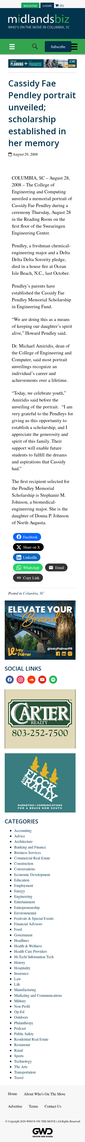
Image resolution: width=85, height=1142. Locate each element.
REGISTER (30, 6)
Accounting (23, 830)
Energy (19, 890)
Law (17, 978)
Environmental (25, 912)
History (19, 962)
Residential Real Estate (31, 1039)
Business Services (27, 852)
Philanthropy (23, 1022)
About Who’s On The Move (44, 1093)
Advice (19, 835)
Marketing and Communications (38, 995)
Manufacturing (25, 989)
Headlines (21, 940)
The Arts (20, 1066)
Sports (19, 1055)
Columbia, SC (33, 593)
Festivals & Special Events (34, 918)
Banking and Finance (30, 846)
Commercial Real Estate (32, 857)
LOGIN (47, 6)
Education (21, 879)
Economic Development (32, 874)
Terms (33, 1106)
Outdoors (21, 1017)
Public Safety (24, 1033)
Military (20, 1000)
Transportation (25, 1072)
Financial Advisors (28, 923)
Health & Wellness (28, 945)
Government (23, 934)
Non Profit (22, 1006)
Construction (23, 863)
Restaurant (22, 1044)
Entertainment (24, 901)
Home (12, 1093)
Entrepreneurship (27, 907)
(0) (61, 5)
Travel (18, 1077)
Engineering (23, 896)
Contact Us (53, 1106)
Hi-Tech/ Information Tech (34, 956)
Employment (23, 885)
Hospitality (22, 967)
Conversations (24, 868)
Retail (18, 1050)
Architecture (23, 841)
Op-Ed (19, 1011)
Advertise (15, 1106)
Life (17, 984)
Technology (23, 1061)
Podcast (20, 1028)
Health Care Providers (30, 951)
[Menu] (12, 46)
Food (18, 929)
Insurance (21, 973)
